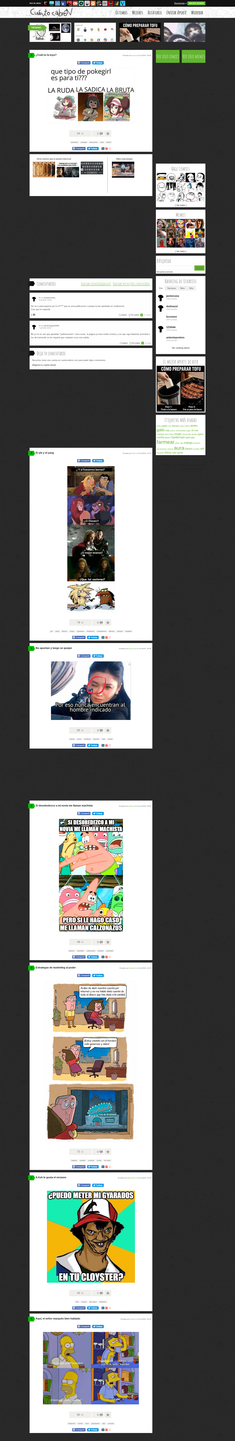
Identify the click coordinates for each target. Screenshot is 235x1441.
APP (203, 465)
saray (134, 55)
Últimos (121, 12)
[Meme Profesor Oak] (180, 223)
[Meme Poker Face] (161, 187)
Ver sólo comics (167, 56)
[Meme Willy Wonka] (180, 243)
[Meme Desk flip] (161, 196)
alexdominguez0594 (51, 326)
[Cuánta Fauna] (93, 3)
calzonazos (91, 951)
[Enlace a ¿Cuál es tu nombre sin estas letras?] (92, 177)
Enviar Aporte (176, 12)
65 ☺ (80, 730)
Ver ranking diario (181, 348)
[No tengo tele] (99, 3)
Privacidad (181, 465)
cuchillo (196, 449)
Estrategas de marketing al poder (56, 967)
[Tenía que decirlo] (110, 3)
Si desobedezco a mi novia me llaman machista (64, 805)
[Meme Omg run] (180, 177)
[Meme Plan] (171, 233)
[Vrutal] (75, 3)
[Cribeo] (81, 3)
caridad (82, 1160)
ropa (182, 426)
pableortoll (132, 806)
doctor (194, 434)
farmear (166, 442)
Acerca (163, 465)
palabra (196, 443)
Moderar (197, 12)
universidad (180, 431)
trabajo (188, 442)
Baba (134, 453)
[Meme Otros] (171, 187)
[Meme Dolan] (161, 177)
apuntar (96, 739)
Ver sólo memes (193, 56)
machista (80, 951)
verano (84, 1302)
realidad (128, 631)
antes (194, 425)
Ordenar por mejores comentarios (131, 283)
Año (191, 288)
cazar (79, 739)
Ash (77, 1302)
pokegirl (84, 142)
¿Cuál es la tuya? (46, 55)
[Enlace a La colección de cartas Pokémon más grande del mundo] (123, 177)
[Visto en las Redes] (63, 3)
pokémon (102, 1302)
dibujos (111, 631)
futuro (188, 448)
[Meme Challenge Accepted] (171, 196)
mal (196, 430)
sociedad (109, 951)
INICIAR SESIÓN (196, 3)
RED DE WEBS (35, 3)
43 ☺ (80, 1293)
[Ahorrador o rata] (116, 3)
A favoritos (107, 133)
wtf (202, 448)
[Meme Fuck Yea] (190, 196)
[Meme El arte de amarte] (171, 223)
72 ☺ (80, 1151)
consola (111, 1423)
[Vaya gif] (104, 3)
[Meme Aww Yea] (180, 196)
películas (190, 437)
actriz (172, 431)
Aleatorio (155, 12)
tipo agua (93, 1302)
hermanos (90, 631)
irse (169, 426)
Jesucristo (186, 434)
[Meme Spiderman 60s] (161, 243)
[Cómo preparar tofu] (181, 411)
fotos (172, 434)
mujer (178, 434)
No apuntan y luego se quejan (54, 648)
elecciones (93, 142)
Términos (172, 465)
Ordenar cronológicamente (96, 283)
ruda (102, 142)
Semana (171, 288)
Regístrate (179, 3)
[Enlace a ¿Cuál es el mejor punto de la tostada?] (44, 177)
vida (167, 430)
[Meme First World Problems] (200, 223)
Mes (182, 288)
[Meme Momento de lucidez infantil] (161, 223)
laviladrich (132, 968)
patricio (71, 951)
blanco (64, 631)
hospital (160, 453)
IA (192, 430)
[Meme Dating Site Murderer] (171, 243)
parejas (120, 631)
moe (87, 1423)
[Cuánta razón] (51, 3)
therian (175, 425)
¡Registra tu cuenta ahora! (44, 365)
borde (108, 142)
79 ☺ (80, 622)
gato (160, 429)
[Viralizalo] (122, 3)
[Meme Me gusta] (171, 177)
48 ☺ (80, 942)
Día (161, 288)
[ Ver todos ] (180, 205)
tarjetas (74, 1160)
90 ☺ (80, 1414)
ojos (103, 739)
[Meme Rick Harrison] (190, 223)
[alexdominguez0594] (34, 327)
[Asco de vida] (45, 3)
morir (166, 434)
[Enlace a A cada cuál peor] (68, 177)
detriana (133, 1319)
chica (167, 452)
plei (103, 1423)
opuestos (80, 631)
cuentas (91, 1160)
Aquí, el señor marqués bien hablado (58, 1318)
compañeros (101, 631)
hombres (87, 739)
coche (160, 437)
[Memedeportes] (57, 3)
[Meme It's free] (190, 177)
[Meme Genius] (180, 187)
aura (179, 448)
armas (110, 739)
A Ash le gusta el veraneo (51, 1177)
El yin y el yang (45, 452)
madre (187, 426)
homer (80, 1423)
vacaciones (162, 449)
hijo (181, 443)
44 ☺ (80, 133)
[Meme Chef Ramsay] (161, 233)
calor (174, 452)
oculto (99, 1160)
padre (165, 425)
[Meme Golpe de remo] (200, 233)
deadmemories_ (50, 298)
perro (167, 437)
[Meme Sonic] (190, 187)
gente (180, 452)
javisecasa (132, 648)
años (177, 443)
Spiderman (178, 437)
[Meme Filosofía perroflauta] (180, 233)
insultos (100, 951)
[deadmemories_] (34, 299)
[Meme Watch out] (200, 196)
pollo (159, 426)
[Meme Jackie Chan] (200, 187)
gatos (201, 434)
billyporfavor (131, 1178)
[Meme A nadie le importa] (200, 243)
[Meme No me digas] (200, 177)
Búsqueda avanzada (165, 272)
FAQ (198, 465)
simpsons (71, 1423)
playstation (96, 1423)
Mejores (137, 12)
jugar (188, 431)
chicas (72, 739)
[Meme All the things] (190, 233)
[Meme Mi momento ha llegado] (190, 243)
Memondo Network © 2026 (193, 469)
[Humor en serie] (87, 3)
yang (57, 631)
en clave (107, 1160)
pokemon (74, 142)
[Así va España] (69, 3)
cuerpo (160, 434)
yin (52, 631)
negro (72, 631)
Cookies (191, 465)
